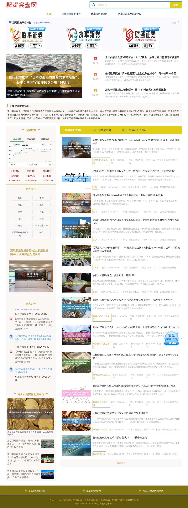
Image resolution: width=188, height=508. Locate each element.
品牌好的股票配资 (100, 161)
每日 (42, 232)
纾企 (42, 218)
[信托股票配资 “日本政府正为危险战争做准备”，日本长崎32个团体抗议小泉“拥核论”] (44, 79)
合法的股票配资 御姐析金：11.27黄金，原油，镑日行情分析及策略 (142, 57)
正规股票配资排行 (71, 13)
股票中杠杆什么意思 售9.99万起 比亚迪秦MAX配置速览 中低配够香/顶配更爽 (133, 299)
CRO (95, 267)
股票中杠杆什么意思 (101, 318)
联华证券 (100, 503)
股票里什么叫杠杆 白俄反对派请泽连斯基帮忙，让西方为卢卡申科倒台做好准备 (134, 385)
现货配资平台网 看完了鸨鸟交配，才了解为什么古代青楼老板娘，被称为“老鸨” (133, 170)
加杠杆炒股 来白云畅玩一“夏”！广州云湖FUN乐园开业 (135, 89)
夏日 (20, 204)
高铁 (42, 211)
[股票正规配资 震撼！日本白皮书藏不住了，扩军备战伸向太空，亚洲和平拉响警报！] (47, 443)
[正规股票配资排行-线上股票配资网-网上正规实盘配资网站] (22, 5)
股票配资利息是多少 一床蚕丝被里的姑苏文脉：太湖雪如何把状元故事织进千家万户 (136, 327)
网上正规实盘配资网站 (130, 13)
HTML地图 (133, 500)
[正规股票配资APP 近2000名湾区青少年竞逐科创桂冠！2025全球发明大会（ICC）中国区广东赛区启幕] (47, 458)
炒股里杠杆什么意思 (20, 234)
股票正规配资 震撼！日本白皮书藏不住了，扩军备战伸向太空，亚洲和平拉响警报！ (23, 443)
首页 (48, 13)
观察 (42, 204)
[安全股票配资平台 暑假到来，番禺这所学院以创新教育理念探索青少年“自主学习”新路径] (47, 474)
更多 (174, 23)
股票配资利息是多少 (101, 345)
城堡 (20, 211)
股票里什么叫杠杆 (100, 403)
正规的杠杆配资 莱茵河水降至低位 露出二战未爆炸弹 (120, 413)
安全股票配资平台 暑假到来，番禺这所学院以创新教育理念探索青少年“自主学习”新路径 (23, 474)
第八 (95, 239)
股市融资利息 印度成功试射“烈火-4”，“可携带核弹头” (120, 437)
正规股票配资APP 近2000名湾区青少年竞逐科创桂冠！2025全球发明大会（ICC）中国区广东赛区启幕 (23, 459)
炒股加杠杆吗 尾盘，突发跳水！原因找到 (114, 275)
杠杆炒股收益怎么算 (101, 376)
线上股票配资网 (99, 13)
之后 (20, 218)
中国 (42, 197)
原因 (95, 291)
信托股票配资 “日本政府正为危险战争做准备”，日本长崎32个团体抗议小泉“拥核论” (43, 93)
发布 (95, 211)
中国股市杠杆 (41, 225)
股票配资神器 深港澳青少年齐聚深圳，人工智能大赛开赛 (30, 433)
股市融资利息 (99, 453)
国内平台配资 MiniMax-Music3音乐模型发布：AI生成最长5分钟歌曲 (128, 195)
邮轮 (20, 225)
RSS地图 (123, 500)
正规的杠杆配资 (100, 429)
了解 (95, 187)
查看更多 (121, 463)
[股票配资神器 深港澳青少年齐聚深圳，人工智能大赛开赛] (30, 413)
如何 (20, 197)
